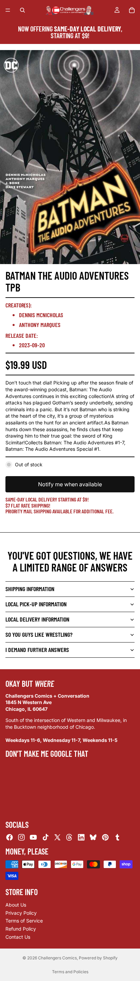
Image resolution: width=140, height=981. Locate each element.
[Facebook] (9, 837)
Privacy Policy (21, 913)
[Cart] (131, 10)
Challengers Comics (57, 957)
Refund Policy (20, 929)
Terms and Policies (70, 971)
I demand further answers (37, 649)
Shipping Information (29, 588)
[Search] (22, 10)
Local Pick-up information (36, 604)
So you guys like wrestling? (38, 634)
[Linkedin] (81, 837)
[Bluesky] (93, 837)
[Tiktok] (45, 837)
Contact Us (17, 936)
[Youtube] (33, 837)
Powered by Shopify (98, 957)
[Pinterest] (105, 837)
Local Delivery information (37, 619)
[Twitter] (57, 837)
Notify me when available (70, 484)
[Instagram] (21, 837)
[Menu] (8, 10)
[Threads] (69, 837)
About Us (15, 905)
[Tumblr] (117, 837)
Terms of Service (24, 921)
